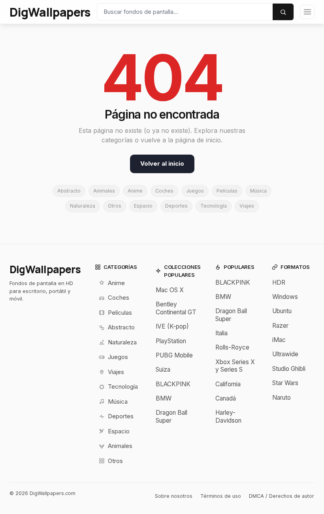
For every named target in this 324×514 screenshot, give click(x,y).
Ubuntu (282, 311)
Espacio (143, 206)
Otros (114, 206)
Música (258, 191)
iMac (279, 340)
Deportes (176, 206)
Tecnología (213, 206)
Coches (164, 191)
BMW (163, 398)
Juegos (195, 191)
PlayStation (171, 341)
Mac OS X (170, 290)
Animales (104, 191)
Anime (135, 191)
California (228, 384)
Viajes (246, 206)
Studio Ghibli (288, 368)
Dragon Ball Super (171, 416)
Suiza (163, 369)
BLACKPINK (173, 384)
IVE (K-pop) (172, 326)
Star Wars (285, 383)
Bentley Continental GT (176, 308)
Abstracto (69, 191)
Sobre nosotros (173, 496)
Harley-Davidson (228, 416)
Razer (280, 325)
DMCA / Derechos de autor (281, 496)
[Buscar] (283, 12)
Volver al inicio (162, 163)
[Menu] (307, 12)
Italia (221, 333)
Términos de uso (220, 496)
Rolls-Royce (232, 347)
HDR (278, 282)
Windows (285, 296)
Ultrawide (285, 354)
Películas (227, 191)
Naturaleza (82, 206)
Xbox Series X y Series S (235, 365)
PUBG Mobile (174, 355)
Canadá (225, 398)
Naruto (281, 397)
